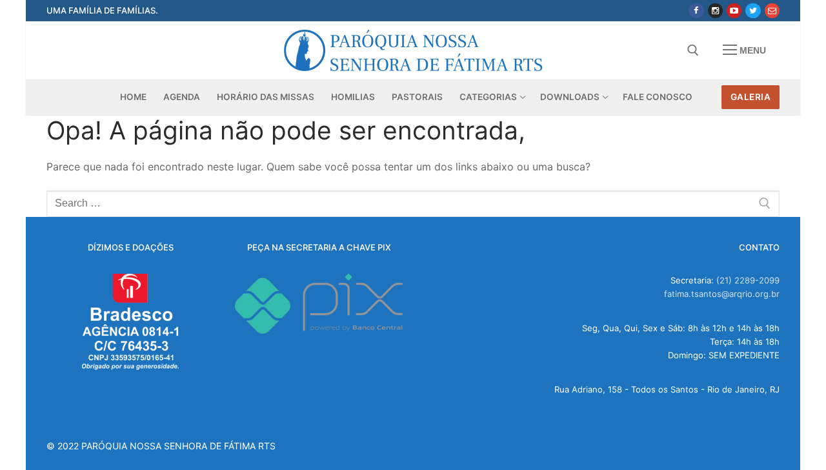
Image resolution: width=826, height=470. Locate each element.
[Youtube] (734, 10)
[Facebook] (696, 10)
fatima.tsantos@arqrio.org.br (722, 294)
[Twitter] (752, 10)
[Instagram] (715, 10)
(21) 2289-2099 (748, 280)
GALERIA (750, 97)
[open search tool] (693, 50)
